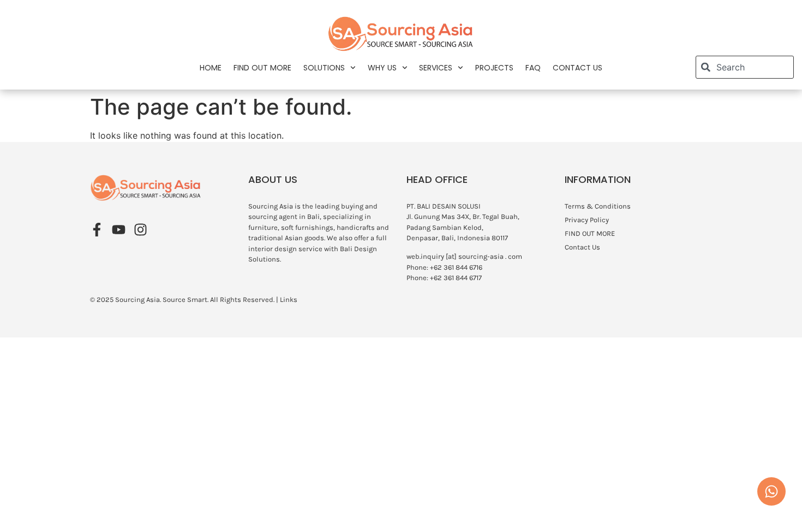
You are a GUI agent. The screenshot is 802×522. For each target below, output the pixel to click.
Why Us (382, 67)
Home (211, 67)
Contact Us (577, 67)
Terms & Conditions (598, 206)
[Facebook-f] (97, 229)
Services (435, 67)
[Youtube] (118, 229)
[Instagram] (140, 229)
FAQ (533, 67)
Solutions (324, 67)
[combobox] (745, 67)
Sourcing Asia (137, 299)
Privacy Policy (587, 220)
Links (288, 299)
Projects (494, 67)
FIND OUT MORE (262, 67)
